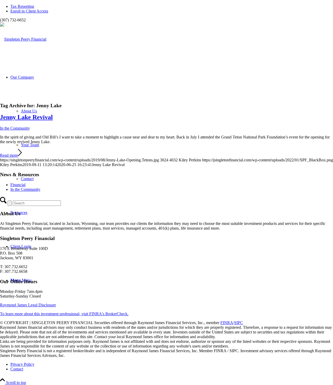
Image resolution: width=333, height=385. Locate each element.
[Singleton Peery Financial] (23, 39)
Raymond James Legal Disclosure (28, 305)
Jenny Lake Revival (26, 117)
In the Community (15, 128)
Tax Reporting (22, 6)
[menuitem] (171, 6)
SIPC (238, 322)
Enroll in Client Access (29, 11)
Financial (17, 184)
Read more (9, 155)
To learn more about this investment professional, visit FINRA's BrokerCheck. (64, 314)
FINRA (226, 322)
